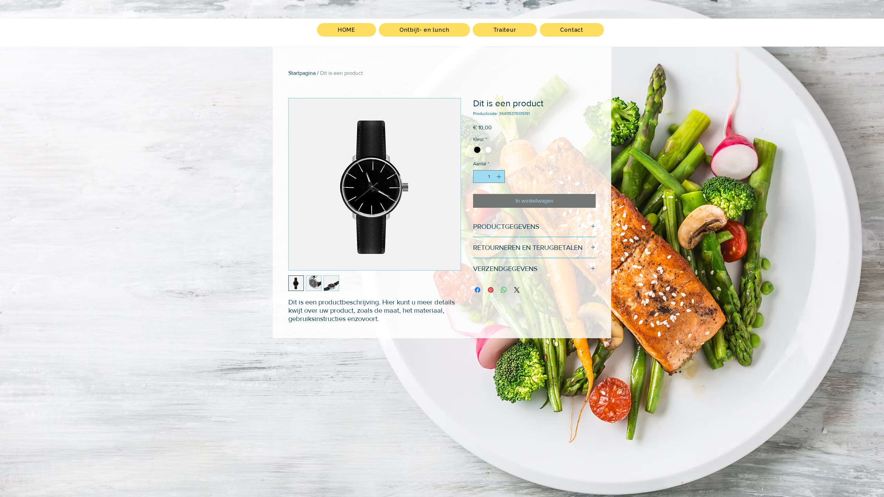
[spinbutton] (489, 176)
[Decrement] (478, 176)
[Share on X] (517, 290)
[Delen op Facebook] (477, 290)
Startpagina (302, 73)
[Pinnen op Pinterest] (491, 290)
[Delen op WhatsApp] (504, 290)
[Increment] (499, 176)
